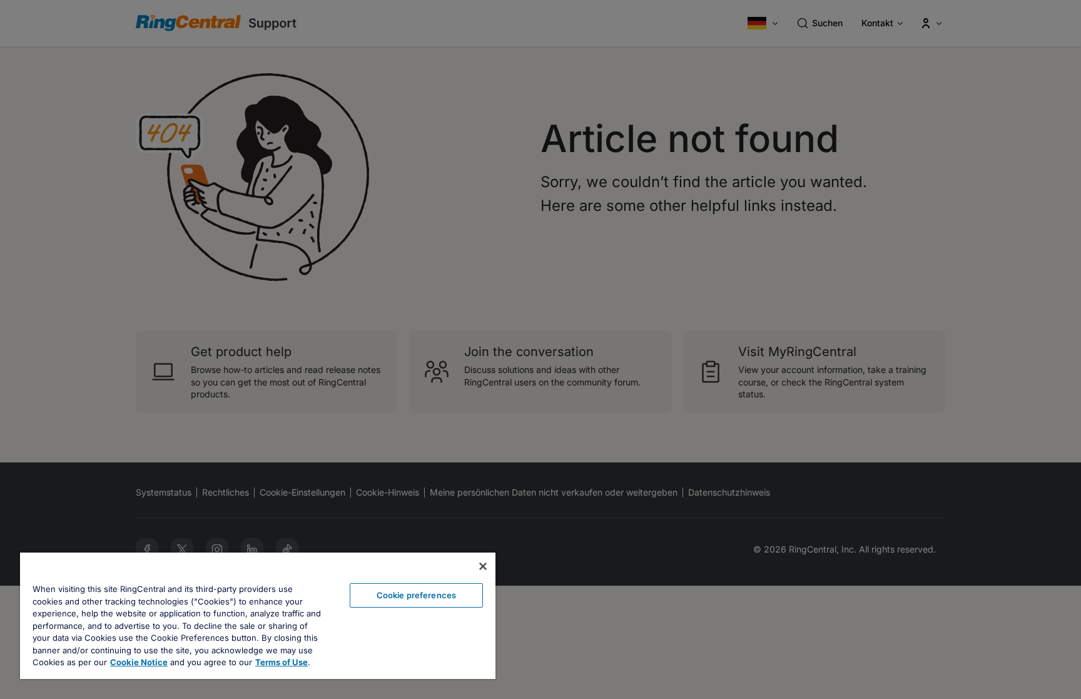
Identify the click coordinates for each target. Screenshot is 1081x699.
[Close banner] (483, 566)
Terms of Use (281, 662)
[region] (257, 616)
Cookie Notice (139, 662)
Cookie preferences (416, 595)
